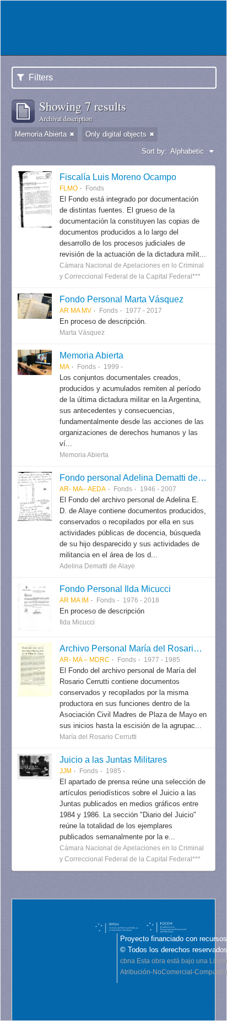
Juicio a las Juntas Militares (113, 759)
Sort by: (154, 151)
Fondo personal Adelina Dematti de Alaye (141, 477)
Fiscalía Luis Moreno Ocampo (118, 177)
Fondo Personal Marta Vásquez (121, 299)
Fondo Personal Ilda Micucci (115, 589)
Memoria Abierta (91, 355)
